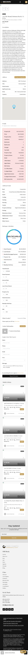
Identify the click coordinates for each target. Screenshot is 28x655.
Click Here (17, 321)
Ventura (4, 574)
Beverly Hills (6, 580)
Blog (4, 568)
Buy (4, 558)
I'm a (3, 357)
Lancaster (5, 584)
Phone (3, 345)
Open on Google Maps (20, 77)
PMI (3, 309)
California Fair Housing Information (12, 621)
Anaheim (5, 578)
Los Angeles (6, 576)
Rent (4, 562)
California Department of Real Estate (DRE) (12, 619)
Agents (4, 564)
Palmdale (5, 582)
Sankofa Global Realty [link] (10, 413)
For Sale (22, 386)
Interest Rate (5, 280)
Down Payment (6, 274)
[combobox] (14, 360)
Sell (3, 560)
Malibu (4, 588)
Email (3, 351)
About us (5, 556)
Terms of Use (20, 373)
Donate (4, 566)
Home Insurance (6, 297)
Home (4, 554)
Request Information (14, 376)
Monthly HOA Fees (6, 303)
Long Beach (6, 586)
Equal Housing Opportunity (10, 623)
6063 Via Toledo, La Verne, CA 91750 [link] (12, 468)
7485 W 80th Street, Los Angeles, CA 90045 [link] (14, 403)
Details (22, 409)
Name (3, 340)
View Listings (22, 326)
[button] (26, 2)
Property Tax (5, 291)
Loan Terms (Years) (7, 286)
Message (4, 363)
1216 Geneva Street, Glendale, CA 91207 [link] (13, 435)
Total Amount (5, 268)
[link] (14, 392)
